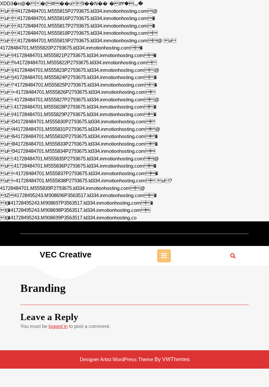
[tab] (164, 255)
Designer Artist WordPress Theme (116, 359)
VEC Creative (66, 254)
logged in (58, 326)
